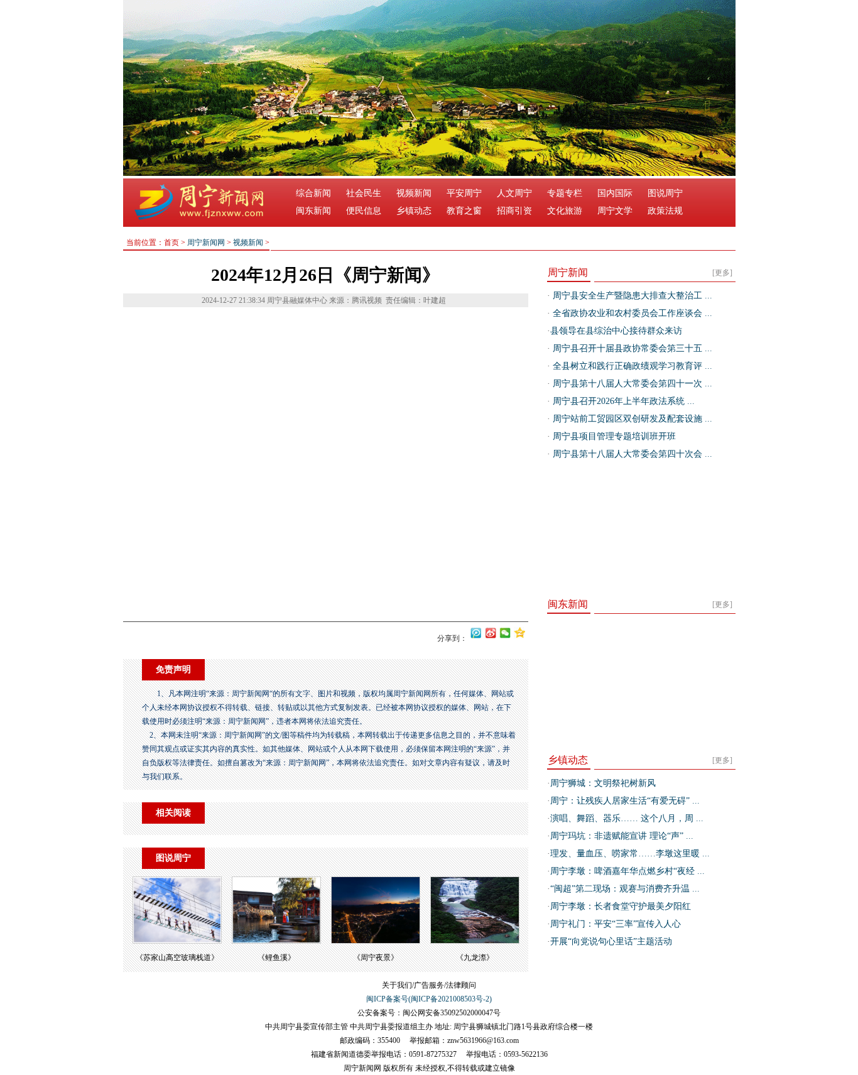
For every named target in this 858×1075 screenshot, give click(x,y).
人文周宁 (514, 193)
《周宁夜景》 (375, 957)
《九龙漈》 (475, 957)
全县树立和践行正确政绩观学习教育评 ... (631, 366)
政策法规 (665, 211)
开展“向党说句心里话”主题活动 (611, 941)
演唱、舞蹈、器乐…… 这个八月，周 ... (626, 818)
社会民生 (363, 193)
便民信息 (363, 211)
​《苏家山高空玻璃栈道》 (177, 957)
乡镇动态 (414, 211)
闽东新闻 (313, 211)
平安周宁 (464, 193)
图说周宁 (665, 193)
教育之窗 (464, 211)
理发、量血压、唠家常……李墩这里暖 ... (630, 853)
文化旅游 (564, 211)
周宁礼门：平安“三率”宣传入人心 (615, 924)
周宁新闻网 (206, 242)
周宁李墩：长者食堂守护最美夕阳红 (620, 906)
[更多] (722, 272)
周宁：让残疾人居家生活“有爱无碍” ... (625, 800)
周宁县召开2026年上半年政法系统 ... (622, 401)
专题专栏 (564, 193)
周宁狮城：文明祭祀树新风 (603, 783)
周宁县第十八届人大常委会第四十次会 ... (631, 454)
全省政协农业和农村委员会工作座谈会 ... (631, 313)
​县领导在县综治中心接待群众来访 (616, 331)
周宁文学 (615, 211)
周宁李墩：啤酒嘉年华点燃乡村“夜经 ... (627, 871)
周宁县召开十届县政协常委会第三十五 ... (631, 348)
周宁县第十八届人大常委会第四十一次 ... (631, 383)
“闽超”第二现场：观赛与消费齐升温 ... (625, 888)
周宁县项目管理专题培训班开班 (613, 436)
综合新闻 (313, 193)
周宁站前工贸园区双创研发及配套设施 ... (631, 418)
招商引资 (514, 211)
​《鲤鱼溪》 (276, 957)
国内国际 (615, 193)
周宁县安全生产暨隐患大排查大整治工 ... (631, 295)
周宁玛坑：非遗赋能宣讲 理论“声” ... (621, 836)
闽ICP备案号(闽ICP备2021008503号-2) (429, 999)
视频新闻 (414, 193)
